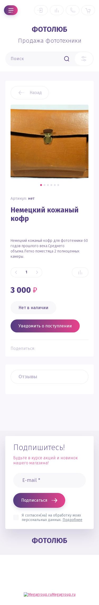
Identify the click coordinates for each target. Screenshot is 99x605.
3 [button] (48, 185)
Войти (41, 10)
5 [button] (55, 185)
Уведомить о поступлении (45, 325)
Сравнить (80, 272)
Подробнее (72, 520)
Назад (36, 92)
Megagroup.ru (64, 594)
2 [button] (44, 185)
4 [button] (51, 185)
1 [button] (41, 185)
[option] (49, 142)
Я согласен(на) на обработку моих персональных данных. (52, 517)
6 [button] (58, 185)
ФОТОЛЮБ (49, 29)
